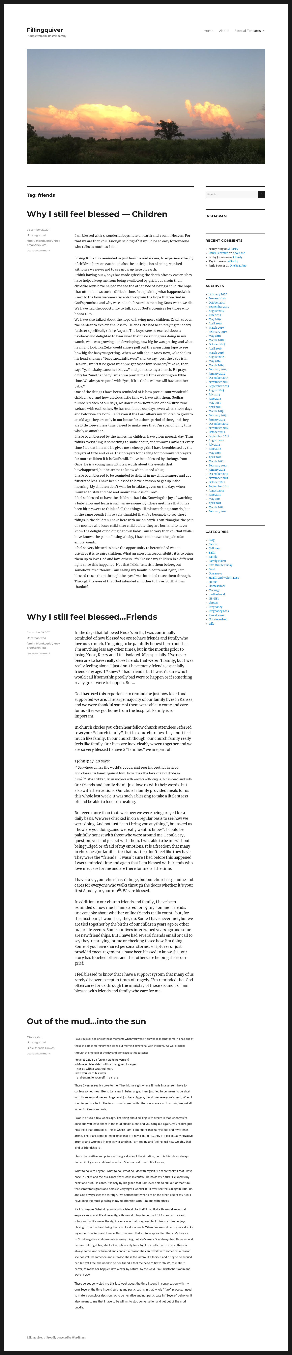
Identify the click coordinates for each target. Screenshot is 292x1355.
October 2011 (217, 482)
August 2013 (216, 390)
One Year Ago (238, 265)
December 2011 (218, 474)
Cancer (213, 544)
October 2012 (217, 432)
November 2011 (218, 478)
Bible (30, 1047)
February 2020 (218, 294)
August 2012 (216, 440)
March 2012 (216, 461)
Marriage (214, 590)
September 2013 (219, 386)
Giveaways (215, 573)
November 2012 (218, 428)
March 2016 (216, 352)
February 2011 (217, 511)
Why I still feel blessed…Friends (92, 617)
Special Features (248, 31)
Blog (212, 540)
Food (212, 569)
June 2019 (215, 315)
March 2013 (216, 411)
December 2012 (218, 423)
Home (209, 31)
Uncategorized (36, 235)
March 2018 (216, 340)
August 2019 (216, 311)
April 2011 (215, 503)
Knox (56, 240)
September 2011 (219, 486)
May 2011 (214, 499)
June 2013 (215, 398)
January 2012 (217, 469)
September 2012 (219, 436)
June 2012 (215, 449)
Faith (212, 552)
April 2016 (215, 348)
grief (49, 240)
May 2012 (215, 453)
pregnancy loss (36, 244)
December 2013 (218, 378)
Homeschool (217, 586)
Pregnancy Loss (219, 611)
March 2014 (216, 365)
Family (213, 557)
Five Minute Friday (220, 565)
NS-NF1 (214, 598)
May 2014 (215, 361)
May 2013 (214, 403)
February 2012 (218, 465)
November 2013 (218, 382)
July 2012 (214, 444)
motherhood (217, 594)
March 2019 (216, 327)
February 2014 (218, 369)
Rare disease (216, 615)
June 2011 (215, 494)
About (224, 31)
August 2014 (216, 357)
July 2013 (214, 394)
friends (40, 240)
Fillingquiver (45, 29)
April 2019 (215, 323)
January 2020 (217, 298)
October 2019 (217, 302)
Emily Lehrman (218, 253)
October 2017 (217, 344)
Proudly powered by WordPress (66, 1337)
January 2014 (217, 373)
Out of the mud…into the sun (86, 1021)
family (31, 240)
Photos (213, 602)
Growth (50, 1047)
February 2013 (217, 415)
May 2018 (215, 336)
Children (214, 548)
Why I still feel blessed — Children (97, 214)
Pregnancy (215, 607)
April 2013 (215, 407)
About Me (239, 253)
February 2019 (218, 332)
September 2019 (219, 307)
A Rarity (233, 249)
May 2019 (215, 319)
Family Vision (217, 561)
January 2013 (217, 419)
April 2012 (215, 457)
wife (211, 623)
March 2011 (216, 507)
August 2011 (216, 490)
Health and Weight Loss (224, 577)
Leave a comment (38, 250)
